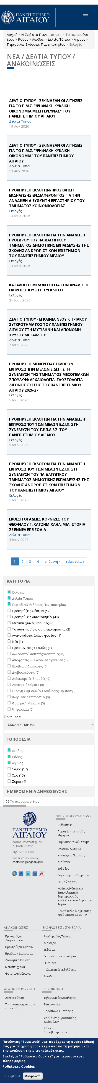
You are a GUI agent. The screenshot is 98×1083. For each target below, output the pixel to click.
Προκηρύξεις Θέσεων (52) (31, 611)
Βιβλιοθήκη (65, 825)
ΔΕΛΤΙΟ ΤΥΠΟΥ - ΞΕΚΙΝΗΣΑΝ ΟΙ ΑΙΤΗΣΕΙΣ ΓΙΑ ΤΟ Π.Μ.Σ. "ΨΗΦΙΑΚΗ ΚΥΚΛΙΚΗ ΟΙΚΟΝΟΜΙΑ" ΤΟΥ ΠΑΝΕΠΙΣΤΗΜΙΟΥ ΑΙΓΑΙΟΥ (46, 153)
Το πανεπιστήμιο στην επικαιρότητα (20, 1006)
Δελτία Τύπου (59, 39)
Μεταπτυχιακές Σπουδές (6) (32, 623)
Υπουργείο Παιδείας (71, 855)
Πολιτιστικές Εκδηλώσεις (60, 970)
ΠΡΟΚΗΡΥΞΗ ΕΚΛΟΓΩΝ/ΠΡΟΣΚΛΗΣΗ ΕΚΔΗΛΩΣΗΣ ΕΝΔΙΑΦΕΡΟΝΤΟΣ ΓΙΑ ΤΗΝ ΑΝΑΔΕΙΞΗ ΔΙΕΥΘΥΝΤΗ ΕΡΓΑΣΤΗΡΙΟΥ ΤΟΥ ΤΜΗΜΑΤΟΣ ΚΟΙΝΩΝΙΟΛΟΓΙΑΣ (47, 198)
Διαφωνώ (33, 1076)
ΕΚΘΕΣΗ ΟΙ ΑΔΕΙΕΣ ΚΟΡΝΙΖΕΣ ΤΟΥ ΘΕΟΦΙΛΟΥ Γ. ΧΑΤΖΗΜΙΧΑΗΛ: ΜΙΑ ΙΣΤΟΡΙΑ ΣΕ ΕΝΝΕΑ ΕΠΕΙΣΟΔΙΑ (47, 524)
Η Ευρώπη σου (67, 882)
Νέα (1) (17, 641)
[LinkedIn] (34, 874)
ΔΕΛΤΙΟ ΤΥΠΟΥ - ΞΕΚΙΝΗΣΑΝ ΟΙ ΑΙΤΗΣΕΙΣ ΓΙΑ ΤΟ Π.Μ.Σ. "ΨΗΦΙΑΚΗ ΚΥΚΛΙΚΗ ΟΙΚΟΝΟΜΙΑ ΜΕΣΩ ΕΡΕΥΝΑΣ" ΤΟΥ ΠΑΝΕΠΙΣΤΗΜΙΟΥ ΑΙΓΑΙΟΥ (46, 108)
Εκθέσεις (49, 950)
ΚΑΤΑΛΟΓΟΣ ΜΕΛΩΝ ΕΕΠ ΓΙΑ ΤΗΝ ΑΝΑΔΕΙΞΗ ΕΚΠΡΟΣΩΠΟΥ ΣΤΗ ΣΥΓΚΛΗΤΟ (48, 288)
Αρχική (12, 34)
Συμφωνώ (12, 1076)
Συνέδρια (50, 976)
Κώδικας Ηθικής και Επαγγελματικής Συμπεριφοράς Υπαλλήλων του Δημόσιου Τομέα (75, 896)
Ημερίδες (50, 963)
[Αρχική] (28, 17)
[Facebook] (20, 874)
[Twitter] (28, 874)
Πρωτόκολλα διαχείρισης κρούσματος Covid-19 (74, 913)
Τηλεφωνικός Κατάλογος (60, 998)
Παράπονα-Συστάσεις (58, 1011)
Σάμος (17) (20, 769)
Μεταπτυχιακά (15, 967)
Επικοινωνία (52, 1004)
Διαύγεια (64, 862)
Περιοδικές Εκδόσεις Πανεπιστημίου (36, 44)
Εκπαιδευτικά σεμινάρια (60, 956)
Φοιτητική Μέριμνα (18, 974)
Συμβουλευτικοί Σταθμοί (74, 842)
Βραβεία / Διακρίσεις (19, 953)
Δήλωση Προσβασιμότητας (56, 1030)
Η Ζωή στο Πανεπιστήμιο (41, 34)
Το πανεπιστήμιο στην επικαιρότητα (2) (41, 629)
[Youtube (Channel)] (41, 874)
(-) (8, 801)
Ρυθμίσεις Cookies (19, 1066)
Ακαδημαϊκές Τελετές (57, 936)
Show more (12, 716)
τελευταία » (75, 561)
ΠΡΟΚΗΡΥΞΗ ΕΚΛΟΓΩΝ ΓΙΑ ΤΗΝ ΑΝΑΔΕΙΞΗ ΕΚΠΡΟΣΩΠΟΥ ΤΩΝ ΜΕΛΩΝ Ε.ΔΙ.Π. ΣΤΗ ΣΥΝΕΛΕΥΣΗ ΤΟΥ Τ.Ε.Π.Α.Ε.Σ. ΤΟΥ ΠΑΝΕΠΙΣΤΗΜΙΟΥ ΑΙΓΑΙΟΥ (47, 427)
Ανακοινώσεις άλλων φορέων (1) (36, 635)
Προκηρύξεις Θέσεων (19, 947)
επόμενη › (52, 561)
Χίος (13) (18, 775)
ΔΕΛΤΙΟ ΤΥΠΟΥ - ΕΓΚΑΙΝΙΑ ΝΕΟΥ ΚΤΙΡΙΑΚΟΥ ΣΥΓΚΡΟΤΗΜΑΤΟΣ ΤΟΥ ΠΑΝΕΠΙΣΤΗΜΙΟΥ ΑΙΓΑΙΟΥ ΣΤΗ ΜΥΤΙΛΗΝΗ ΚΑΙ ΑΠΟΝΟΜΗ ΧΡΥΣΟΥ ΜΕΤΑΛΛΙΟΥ (48, 327)
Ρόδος (23, 39)
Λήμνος (79, 39)
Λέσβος (38, 39)
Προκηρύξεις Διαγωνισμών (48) (35, 617)
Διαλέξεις (50, 943)
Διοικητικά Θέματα (17, 960)
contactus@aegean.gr (28, 862)
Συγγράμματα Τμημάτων (73, 875)
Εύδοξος (63, 869)
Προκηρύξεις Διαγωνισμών (14, 938)
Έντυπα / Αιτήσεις (69, 849)
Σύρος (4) (19, 781)
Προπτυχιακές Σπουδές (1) (32, 648)
